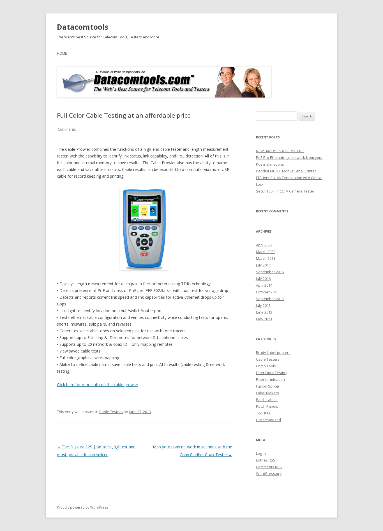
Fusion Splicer (268, 386)
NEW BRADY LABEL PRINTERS (280, 150)
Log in (261, 453)
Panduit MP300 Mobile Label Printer (286, 170)
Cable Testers (111, 411)
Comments (66, 129)
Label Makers (267, 392)
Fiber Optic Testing (271, 372)
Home (62, 53)
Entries (265, 460)
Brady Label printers (273, 352)
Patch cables (267, 399)
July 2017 (263, 265)
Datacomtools (82, 27)
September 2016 (270, 271)
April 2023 (264, 244)
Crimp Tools (266, 365)
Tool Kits (263, 413)
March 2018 (265, 258)
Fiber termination (270, 379)
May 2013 (264, 318)
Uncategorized (268, 419)
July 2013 (263, 305)
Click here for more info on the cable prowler (97, 384)
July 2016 (263, 278)
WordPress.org (269, 473)
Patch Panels (267, 406)
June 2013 (264, 312)
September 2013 (270, 298)
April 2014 (264, 285)
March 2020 (265, 251)
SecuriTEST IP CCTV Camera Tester (285, 191)
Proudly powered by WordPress (82, 507)
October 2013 (267, 292)
